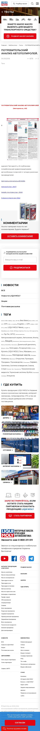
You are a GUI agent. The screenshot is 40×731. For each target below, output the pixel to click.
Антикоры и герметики (8, 594)
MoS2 (11, 331)
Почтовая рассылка (10, 306)
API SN (17, 320)
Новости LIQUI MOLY (10, 296)
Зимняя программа (7, 627)
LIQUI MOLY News (15, 327)
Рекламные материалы (28, 664)
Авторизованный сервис (11, 338)
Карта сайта (24, 684)
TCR (2, 334)
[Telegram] (31, 558)
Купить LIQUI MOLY (9, 351)
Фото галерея (25, 650)
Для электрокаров (7, 630)
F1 (25, 324)
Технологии (18, 369)
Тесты (9, 11)
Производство (16, 362)
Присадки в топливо (7, 586)
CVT (37, 320)
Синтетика (5, 366)
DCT (2, 324)
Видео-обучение (26, 667)
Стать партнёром (6, 662)
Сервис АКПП (5, 668)
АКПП (2, 341)
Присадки (29, 359)
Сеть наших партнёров (8, 659)
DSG (9, 324)
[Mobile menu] (37, 4)
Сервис (33, 362)
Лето (21, 351)
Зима (7, 348)
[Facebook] (14, 558)
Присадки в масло (7, 580)
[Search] (32, 3)
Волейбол (8, 344)
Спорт (4, 369)
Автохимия (27, 338)
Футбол (29, 372)
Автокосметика (20, 334)
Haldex (32, 324)
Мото (3, 355)
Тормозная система (18, 372)
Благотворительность (26, 341)
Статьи (23, 644)
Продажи (5, 362)
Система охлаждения (18, 366)
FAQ (22, 658)
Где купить (25, 586)
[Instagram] (22, 558)
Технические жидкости (8, 625)
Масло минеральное (7, 577)
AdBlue (10, 320)
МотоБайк (9, 355)
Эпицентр (11, 376)
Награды (33, 355)
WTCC (12, 334)
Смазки (3, 605)
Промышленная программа (10, 616)
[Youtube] (4, 558)
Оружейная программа (8, 619)
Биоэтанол (16, 341)
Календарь (13, 348)
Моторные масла (21, 355)
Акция (8, 341)
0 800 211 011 (25, 540)
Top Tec (7, 334)
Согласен (20, 723)
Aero (14, 320)
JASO (5, 327)
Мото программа (6, 608)
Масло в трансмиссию (8, 591)
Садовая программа (7, 614)
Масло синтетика (6, 572)
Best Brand (24, 321)
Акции (4, 301)
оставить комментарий (20, 236)
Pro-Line (26, 331)
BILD (30, 320)
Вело (33, 341)
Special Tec (35, 331)
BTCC (33, 320)
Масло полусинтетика (8, 575)
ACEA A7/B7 (4, 320)
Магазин (28, 351)
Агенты (35, 338)
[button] (14, 728)
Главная (4, 45)
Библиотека (13, 45)
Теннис (9, 369)
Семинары (26, 362)
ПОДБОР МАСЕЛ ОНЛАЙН (22, 36)
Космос (33, 348)
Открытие (20, 359)
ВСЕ (3, 290)
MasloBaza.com (5, 331)
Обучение (12, 359)
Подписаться (22, 268)
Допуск (3, 348)
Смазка (31, 366)
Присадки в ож (6, 583)
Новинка (5, 359)
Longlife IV (27, 327)
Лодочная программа (8, 611)
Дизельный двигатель (27, 345)
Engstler (20, 324)
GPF (28, 324)
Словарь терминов (26, 656)
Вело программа (6, 622)
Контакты (23, 676)
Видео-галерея (25, 653)
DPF (5, 324)
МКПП (34, 351)
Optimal (21, 331)
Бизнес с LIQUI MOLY (27, 682)
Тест (13, 369)
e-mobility (14, 324)
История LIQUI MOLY (27, 679)
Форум (23, 580)
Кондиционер (25, 348)
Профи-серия (5, 597)
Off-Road (16, 331)
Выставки (14, 344)
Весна (3, 344)
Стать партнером (23, 516)
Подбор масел (21, 3)
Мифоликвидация (26, 642)
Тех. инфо (23, 661)
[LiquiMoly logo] (4, 4)
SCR (30, 331)
